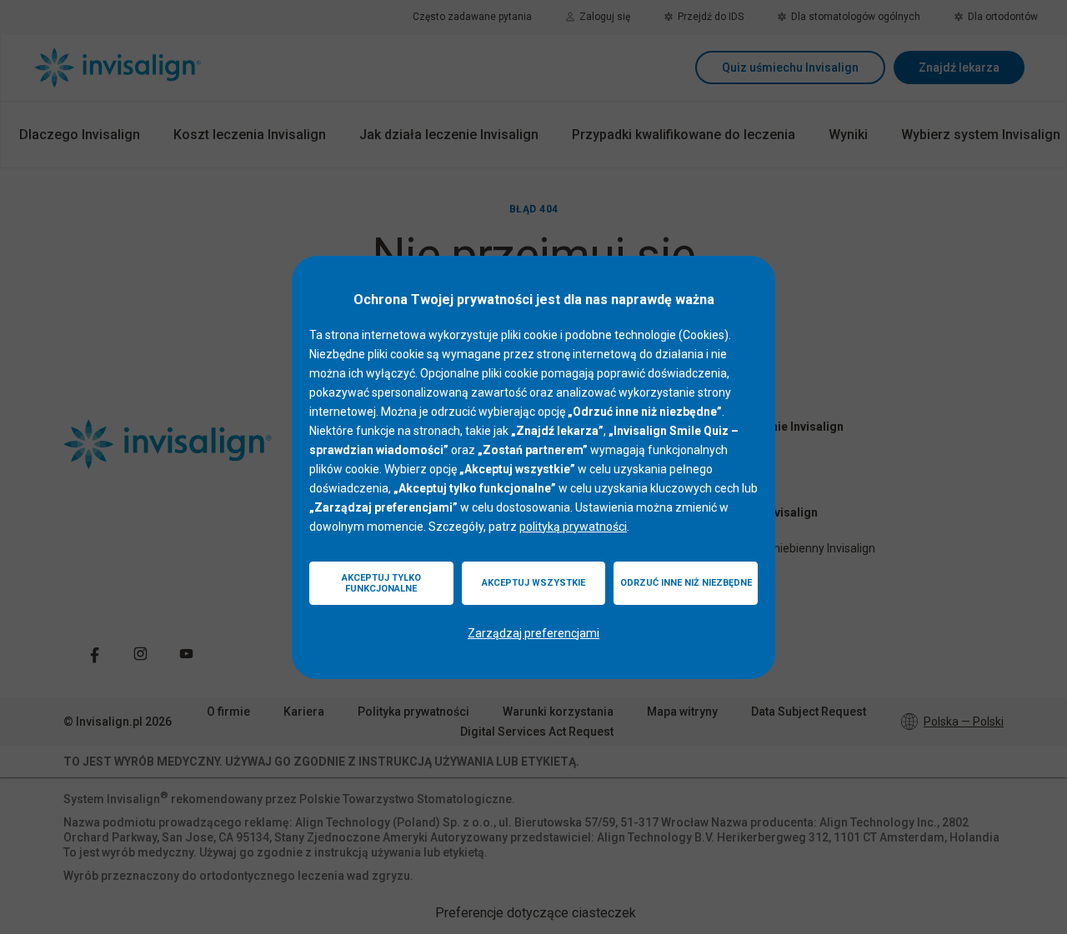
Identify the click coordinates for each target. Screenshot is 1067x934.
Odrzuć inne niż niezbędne (686, 582)
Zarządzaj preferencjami (533, 633)
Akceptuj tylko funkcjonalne (381, 583)
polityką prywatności (573, 526)
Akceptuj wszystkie (533, 582)
